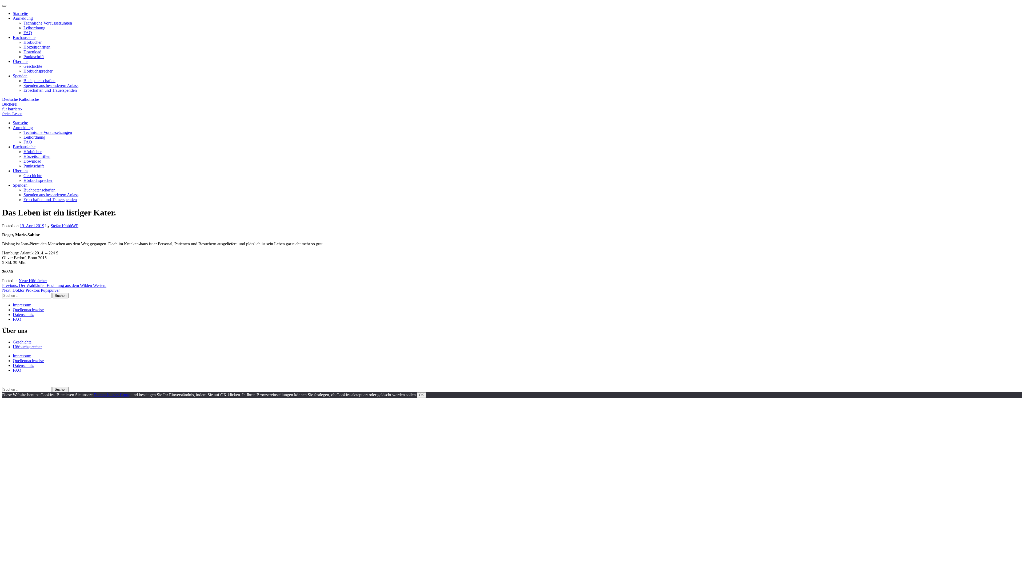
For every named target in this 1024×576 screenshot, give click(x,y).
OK (421, 395)
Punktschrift (33, 56)
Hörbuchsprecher (38, 71)
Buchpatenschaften (39, 80)
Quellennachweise (28, 309)
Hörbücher (32, 42)
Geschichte (32, 66)
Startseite (20, 13)
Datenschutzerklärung (112, 395)
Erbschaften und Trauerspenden (50, 90)
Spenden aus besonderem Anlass (50, 85)
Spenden (20, 76)
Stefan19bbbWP (64, 225)
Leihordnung (34, 28)
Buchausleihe (24, 37)
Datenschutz (23, 314)
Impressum (22, 305)
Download (32, 52)
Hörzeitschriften (36, 47)
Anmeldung (23, 18)
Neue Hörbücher (33, 280)
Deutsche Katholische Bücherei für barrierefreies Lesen (20, 106)
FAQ (27, 32)
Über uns (20, 61)
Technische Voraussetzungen (47, 23)
